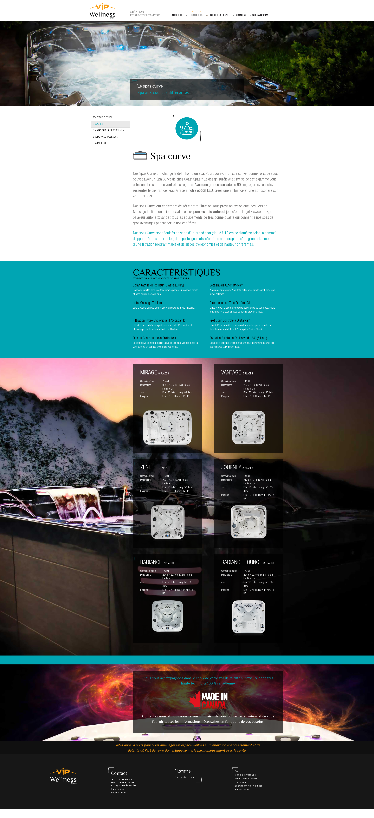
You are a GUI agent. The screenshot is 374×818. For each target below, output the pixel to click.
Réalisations (219, 15)
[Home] (102, 9)
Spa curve (98, 124)
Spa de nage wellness (105, 137)
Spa (237, 771)
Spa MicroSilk (100, 143)
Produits (196, 15)
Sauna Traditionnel (246, 778)
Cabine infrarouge (245, 774)
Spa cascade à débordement (109, 130)
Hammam (240, 782)
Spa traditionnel (102, 117)
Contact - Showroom (252, 15)
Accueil (177, 15)
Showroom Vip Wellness (248, 785)
